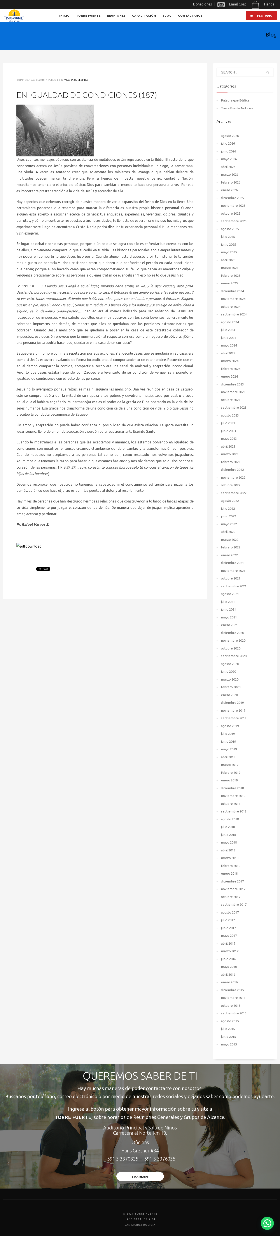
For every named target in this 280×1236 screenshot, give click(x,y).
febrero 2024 (230, 369)
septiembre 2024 (234, 314)
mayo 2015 (229, 1044)
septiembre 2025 (234, 221)
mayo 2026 (229, 159)
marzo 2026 (229, 174)
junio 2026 (228, 151)
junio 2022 (228, 516)
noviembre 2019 (233, 710)
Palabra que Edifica (75, 80)
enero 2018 (229, 873)
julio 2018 (228, 827)
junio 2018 (228, 835)
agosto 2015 (230, 1021)
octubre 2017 (230, 897)
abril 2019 (228, 757)
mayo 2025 (229, 252)
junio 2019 (228, 741)
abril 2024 (228, 353)
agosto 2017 (230, 912)
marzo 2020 (229, 679)
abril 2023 (228, 446)
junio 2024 (228, 338)
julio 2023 (228, 423)
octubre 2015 (230, 1005)
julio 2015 (228, 1029)
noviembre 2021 (233, 570)
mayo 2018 (229, 842)
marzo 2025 (229, 268)
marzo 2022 (229, 539)
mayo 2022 (229, 524)
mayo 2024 (229, 345)
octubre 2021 (230, 578)
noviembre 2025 (233, 205)
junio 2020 (228, 671)
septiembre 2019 (234, 718)
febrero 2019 (230, 772)
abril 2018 (228, 850)
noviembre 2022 (233, 477)
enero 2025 (229, 283)
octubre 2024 (230, 306)
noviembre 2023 (233, 392)
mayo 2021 (229, 617)
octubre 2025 (230, 213)
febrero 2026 (230, 182)
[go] (267, 72)
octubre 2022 (230, 485)
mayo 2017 (229, 935)
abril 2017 (228, 943)
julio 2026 (228, 143)
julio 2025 (228, 236)
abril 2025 (228, 260)
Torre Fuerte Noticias (237, 108)
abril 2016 (228, 974)
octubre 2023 (230, 400)
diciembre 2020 (232, 633)
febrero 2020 (230, 687)
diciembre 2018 (232, 788)
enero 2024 (229, 376)
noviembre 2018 (233, 796)
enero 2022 (229, 555)
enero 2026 (229, 190)
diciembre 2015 (232, 990)
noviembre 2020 (233, 640)
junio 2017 (228, 928)
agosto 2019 (230, 726)
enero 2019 (229, 780)
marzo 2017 (229, 951)
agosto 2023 (230, 415)
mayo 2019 (229, 749)
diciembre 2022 (232, 469)
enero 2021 (229, 625)
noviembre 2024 (233, 299)
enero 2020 (229, 695)
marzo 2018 (229, 858)
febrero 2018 (230, 866)
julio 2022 (228, 508)
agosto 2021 (230, 594)
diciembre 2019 (232, 702)
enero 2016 (229, 982)
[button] (267, 1223)
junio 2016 (228, 959)
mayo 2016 (229, 966)
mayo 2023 (229, 438)
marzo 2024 (229, 361)
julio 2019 (228, 733)
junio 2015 (228, 1036)
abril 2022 (228, 532)
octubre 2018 (230, 803)
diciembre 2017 (232, 881)
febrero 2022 (230, 547)
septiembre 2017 (234, 904)
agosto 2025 (230, 229)
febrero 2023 (230, 462)
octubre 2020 (230, 648)
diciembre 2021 (232, 563)
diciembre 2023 (232, 384)
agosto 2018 (230, 819)
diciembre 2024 (232, 291)
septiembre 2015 (234, 1013)
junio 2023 (228, 431)
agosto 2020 (230, 664)
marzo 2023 (229, 454)
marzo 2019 (229, 765)
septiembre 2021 (234, 586)
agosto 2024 (230, 322)
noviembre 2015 (233, 998)
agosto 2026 (230, 136)
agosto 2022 (230, 500)
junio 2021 (228, 609)
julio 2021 (228, 602)
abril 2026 (228, 167)
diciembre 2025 (232, 198)
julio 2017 (228, 920)
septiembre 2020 (234, 656)
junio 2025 (228, 244)
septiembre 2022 (234, 493)
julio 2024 (228, 330)
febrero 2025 (230, 275)
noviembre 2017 (233, 889)
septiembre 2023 (234, 407)
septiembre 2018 (234, 811)
